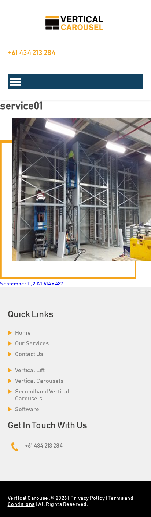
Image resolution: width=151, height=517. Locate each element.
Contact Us (29, 354)
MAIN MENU (76, 81)
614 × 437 (53, 283)
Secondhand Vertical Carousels (42, 395)
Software (27, 409)
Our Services (32, 343)
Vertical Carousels (39, 381)
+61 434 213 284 (31, 53)
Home (23, 333)
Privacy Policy (87, 498)
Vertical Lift (30, 370)
